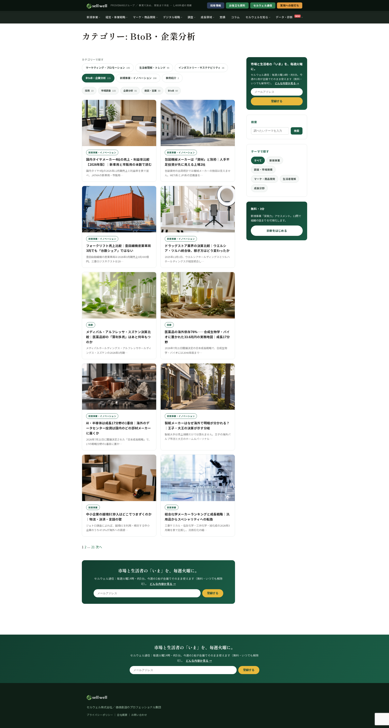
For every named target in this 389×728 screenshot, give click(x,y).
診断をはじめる (277, 231)
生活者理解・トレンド (154, 67)
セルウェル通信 (262, 5)
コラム (235, 17)
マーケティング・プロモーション (108, 67)
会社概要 (122, 715)
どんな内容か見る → (163, 584)
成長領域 (206, 17)
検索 (296, 130)
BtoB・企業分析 (98, 78)
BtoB (173, 90)
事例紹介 (172, 78)
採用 (89, 90)
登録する (212, 593)
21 (93, 546)
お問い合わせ (139, 715)
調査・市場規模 (263, 169)
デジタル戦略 (171, 17)
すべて (258, 160)
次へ (99, 546)
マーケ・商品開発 (144, 17)
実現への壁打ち (289, 5)
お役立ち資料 (237, 5)
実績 (222, 17)
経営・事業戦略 (115, 17)
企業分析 (130, 90)
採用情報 (215, 5)
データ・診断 (288, 17)
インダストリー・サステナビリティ (201, 67)
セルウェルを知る (257, 17)
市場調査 (108, 90)
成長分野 (259, 188)
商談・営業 (152, 90)
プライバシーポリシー (100, 715)
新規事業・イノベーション (138, 78)
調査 (190, 17)
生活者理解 (289, 179)
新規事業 (92, 17)
